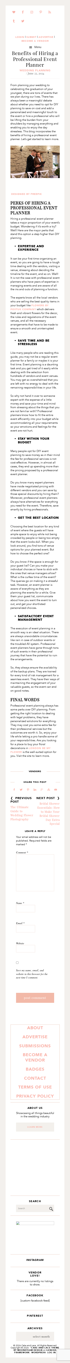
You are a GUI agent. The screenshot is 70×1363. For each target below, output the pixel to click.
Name (20, 903)
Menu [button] (37, 47)
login (19, 36)
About (35, 1027)
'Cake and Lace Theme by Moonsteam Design (36, 1349)
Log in (51, 1352)
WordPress (38, 1352)
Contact (35, 1078)
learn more (35, 1127)
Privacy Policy (35, 1096)
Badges (35, 1069)
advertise (45, 36)
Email (20, 923)
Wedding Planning (35, 70)
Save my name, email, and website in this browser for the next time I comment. (32, 973)
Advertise (35, 1036)
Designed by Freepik (26, 193)
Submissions (35, 1045)
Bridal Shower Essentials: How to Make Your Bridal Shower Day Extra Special (48, 813)
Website (20, 943)
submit (31, 36)
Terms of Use (35, 1087)
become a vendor (35, 40)
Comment (22, 852)
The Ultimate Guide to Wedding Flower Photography (21, 813)
